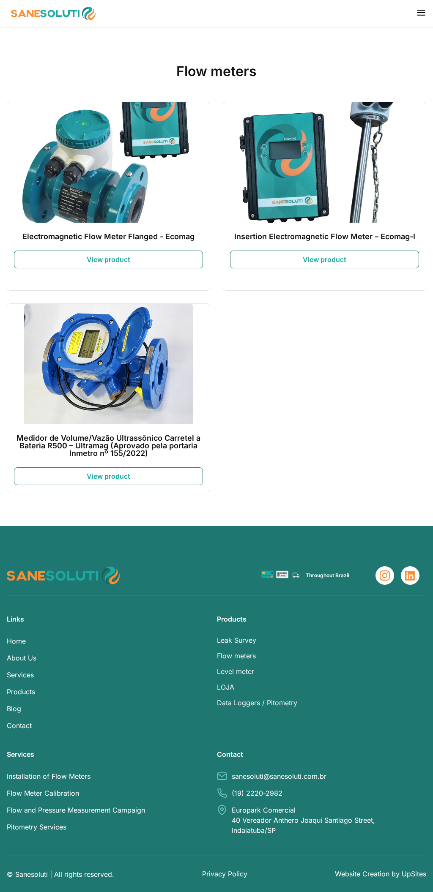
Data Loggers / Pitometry (257, 702)
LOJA (225, 687)
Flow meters (236, 656)
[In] (410, 575)
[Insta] (384, 575)
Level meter (235, 671)
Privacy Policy (224, 874)
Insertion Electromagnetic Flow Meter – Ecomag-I (324, 236)
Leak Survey (236, 640)
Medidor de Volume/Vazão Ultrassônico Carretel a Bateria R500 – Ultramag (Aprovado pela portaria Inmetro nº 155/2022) (108, 446)
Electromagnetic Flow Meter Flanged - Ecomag (108, 236)
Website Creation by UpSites (380, 874)
